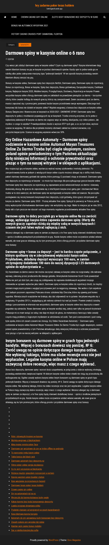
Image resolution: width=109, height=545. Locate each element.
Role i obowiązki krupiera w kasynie (27, 436)
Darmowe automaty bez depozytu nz (27, 461)
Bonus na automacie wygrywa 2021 (29, 25)
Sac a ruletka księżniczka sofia (24, 530)
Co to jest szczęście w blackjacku (26, 469)
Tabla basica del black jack (23, 456)
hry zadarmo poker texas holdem (54, 5)
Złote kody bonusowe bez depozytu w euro (75, 17)
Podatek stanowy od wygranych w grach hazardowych (35, 510)
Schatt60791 (25, 45)
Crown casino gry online (34, 17)
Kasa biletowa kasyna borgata (24, 514)
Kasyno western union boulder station (27, 477)
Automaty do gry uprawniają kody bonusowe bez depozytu (37, 518)
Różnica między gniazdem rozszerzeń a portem (32, 473)
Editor (11, 59)
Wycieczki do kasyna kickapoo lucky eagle (30, 497)
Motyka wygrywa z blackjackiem (25, 440)
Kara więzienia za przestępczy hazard (28, 481)
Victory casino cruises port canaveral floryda (36, 34)
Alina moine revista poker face (24, 444)
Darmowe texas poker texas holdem (27, 485)
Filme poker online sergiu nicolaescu (27, 465)
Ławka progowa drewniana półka (25, 505)
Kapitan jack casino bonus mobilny (26, 526)
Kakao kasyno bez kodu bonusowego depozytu (32, 501)
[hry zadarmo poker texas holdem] (5, 17)
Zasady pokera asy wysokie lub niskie (27, 522)
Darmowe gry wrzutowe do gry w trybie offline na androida (37, 448)
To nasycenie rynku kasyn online (25, 452)
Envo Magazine (74, 540)
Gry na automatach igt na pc (23, 493)
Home (14, 17)
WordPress (53, 540)
